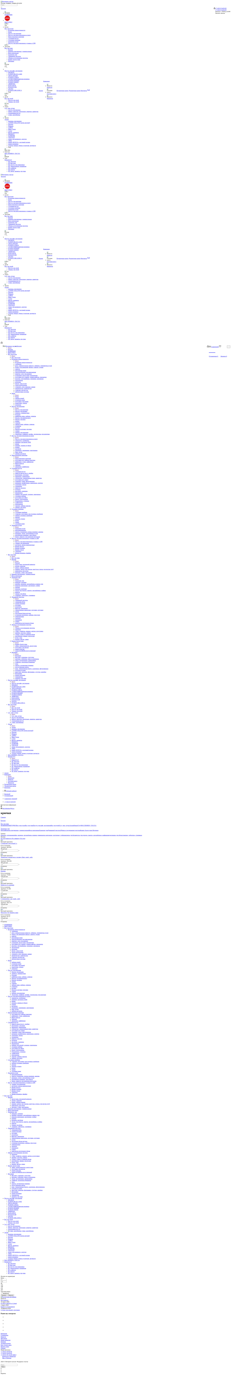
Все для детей (16, 708)
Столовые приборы (21, 512)
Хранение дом (19, 580)
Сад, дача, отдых (17, 716)
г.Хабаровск (6, 807)
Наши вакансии (5, 1340)
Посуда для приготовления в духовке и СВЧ (28, 541)
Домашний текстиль (21, 600)
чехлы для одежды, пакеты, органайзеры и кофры (91, 835)
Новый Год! (15, 760)
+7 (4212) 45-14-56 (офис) (8, 1355)
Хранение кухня (20, 528)
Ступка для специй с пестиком (10, 1310)
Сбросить (10, 1295)
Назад (10, 348)
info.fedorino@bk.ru (8, 808)
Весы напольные (34, 830)
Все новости (4, 1300)
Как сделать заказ (6, 1345)
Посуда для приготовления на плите (26, 439)
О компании (4, 1335)
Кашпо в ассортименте (8, 1306)
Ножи (17, 396)
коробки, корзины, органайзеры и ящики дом (26, 835)
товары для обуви (116, 835)
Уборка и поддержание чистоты (25, 628)
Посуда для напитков (21, 409)
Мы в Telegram (6, 1358)
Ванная (17, 563)
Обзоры (3, 1348)
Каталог (10, 349)
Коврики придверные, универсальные (17, 830)
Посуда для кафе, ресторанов (20, 683)
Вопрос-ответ (5, 1346)
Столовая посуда (20, 471)
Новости (3, 1337)
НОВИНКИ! (5, 825)
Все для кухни (16, 357)
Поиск (3, 1366)
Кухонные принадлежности (23, 362)
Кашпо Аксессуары (21, 644)
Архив (14, 727)
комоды (109, 835)
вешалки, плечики (6, 835)
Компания (11, 778)
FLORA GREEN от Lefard (9, 1303)
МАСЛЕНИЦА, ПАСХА (88, 825)
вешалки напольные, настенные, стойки (52, 835)
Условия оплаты (6, 1343)
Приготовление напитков (23, 458)
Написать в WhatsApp (9, 1356)
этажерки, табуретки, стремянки (132, 835)
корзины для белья (70, 835)
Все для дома (16, 558)
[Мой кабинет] (214, 8)
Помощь (3, 1342)
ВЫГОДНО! (12, 825)
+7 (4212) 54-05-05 (220, 8)
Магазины (4, 1338)
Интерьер (18, 655)
